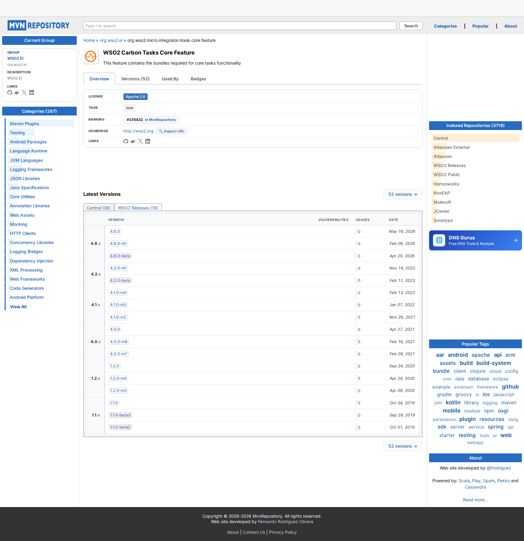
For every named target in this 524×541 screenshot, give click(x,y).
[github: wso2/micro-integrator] (125, 141)
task (129, 107)
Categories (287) (39, 111)
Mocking (18, 224)
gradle (445, 394)
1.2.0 (114, 365)
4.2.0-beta (120, 280)
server (458, 427)
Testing (17, 132)
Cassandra (475, 486)
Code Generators (27, 288)
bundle (442, 371)
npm (489, 411)
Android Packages (28, 141)
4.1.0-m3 (118, 304)
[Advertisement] (262, 7)
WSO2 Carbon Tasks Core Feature (149, 52)
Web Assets (22, 215)
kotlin (454, 402)
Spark (489, 480)
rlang (513, 419)
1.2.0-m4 (118, 378)
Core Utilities (22, 196)
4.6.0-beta (120, 255)
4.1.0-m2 (118, 317)
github (510, 386)
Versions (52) (135, 78)
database (479, 379)
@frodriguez (499, 467)
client (461, 371)
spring (496, 427)
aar (440, 355)
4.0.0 (115, 329)
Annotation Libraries (30, 205)
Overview (99, 78)
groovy (464, 394)
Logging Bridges (26, 251)
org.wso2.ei (111, 40)
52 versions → (402, 194)
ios (487, 394)
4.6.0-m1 (118, 243)
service (477, 427)
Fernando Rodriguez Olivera (285, 521)
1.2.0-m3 (118, 390)
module (473, 411)
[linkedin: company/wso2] (31, 92)
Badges (198, 78)
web (506, 435)
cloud (495, 371)
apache (482, 355)
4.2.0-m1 (118, 267)
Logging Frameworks (31, 169)
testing (468, 435)
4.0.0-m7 (118, 353)
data (460, 379)
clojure (478, 371)
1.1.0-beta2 (120, 427)
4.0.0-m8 (118, 341)
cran (448, 378)
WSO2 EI (15, 58)
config (511, 371)
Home (89, 40)
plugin (468, 419)
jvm (439, 403)
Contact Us (254, 532)
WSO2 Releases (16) (138, 207)
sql (510, 426)
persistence (445, 419)
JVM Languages (26, 160)
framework (488, 386)
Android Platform (27, 297)
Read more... (475, 499)
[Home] (39, 29)
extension (464, 386)
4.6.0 (115, 231)
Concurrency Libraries (32, 242)
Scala (464, 480)
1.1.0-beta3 (120, 414)
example (442, 387)
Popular (480, 25)
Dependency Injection (31, 260)
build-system (493, 363)
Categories (445, 25)
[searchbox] (239, 26)
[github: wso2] (9, 92)
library (472, 402)
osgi (503, 411)
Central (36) (99, 207)
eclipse (501, 379)
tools (485, 435)
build (467, 363)
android (458, 355)
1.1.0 (114, 402)
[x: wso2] (24, 92)
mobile (452, 410)
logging (491, 402)
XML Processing (26, 269)
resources (492, 419)
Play (476, 480)
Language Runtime (28, 150)
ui (495, 435)
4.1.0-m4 (118, 292)
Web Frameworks (27, 279)
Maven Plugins (24, 123)
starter (447, 435)
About (510, 25)
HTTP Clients (23, 233)
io (478, 394)
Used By (170, 78)
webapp (475, 442)
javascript (504, 394)
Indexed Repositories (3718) (475, 125)
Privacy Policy (283, 532)
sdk (443, 427)
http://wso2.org (138, 131)
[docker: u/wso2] (17, 92)
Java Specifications (29, 187)
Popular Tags (475, 343)
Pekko (503, 480)
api (498, 355)
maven (508, 402)
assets (448, 363)
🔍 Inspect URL (172, 131)
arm (510, 355)
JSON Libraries (25, 178)
